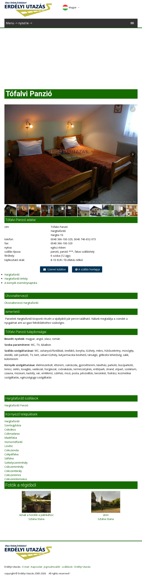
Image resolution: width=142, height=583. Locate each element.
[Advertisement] (71, 56)
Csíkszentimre (12, 475)
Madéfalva (10, 437)
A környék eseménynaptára (20, 283)
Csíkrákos (10, 429)
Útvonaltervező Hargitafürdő (21, 303)
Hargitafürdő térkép (16, 278)
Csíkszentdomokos (15, 479)
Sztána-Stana (36, 519)
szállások (67, 566)
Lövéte (8, 446)
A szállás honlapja (89, 269)
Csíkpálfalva (11, 454)
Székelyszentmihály (16, 462)
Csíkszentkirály (13, 471)
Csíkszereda (11, 450)
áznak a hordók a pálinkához (36, 515)
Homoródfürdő (13, 442)
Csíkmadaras (12, 433)
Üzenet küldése (56, 269)
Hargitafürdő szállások (21, 398)
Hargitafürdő (11, 274)
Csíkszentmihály (13, 466)
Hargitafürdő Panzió (16, 405)
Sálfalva (9, 458)
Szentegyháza (12, 425)
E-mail (25, 566)
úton (106, 515)
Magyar (73, 7)
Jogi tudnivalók (52, 566)
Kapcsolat (36, 566)
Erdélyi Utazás (83, 566)
